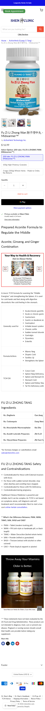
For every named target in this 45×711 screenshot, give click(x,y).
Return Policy (35, 699)
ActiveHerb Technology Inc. (15, 140)
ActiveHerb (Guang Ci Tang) (20, 41)
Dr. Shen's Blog (6, 696)
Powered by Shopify (22, 707)
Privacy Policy (15, 701)
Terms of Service (29, 701)
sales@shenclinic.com (10, 453)
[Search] (40, 29)
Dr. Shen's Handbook (22, 696)
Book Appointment (14, 11)
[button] (4, 123)
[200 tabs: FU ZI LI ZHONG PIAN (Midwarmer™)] (22, 161)
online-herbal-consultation (16, 507)
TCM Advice (6, 699)
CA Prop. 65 (36, 696)
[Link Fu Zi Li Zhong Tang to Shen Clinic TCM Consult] (22, 288)
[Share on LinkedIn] (12, 643)
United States (21, 674)
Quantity (4, 180)
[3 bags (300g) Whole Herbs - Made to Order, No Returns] (22, 176)
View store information (12, 219)
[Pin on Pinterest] (17, 643)
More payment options (22, 208)
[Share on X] (8, 643)
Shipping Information (21, 699)
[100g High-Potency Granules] (15, 167)
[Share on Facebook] (3, 643)
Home (3, 41)
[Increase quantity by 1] (23, 185)
